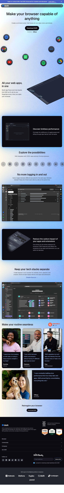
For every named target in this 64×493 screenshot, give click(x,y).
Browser (4, 439)
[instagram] (3, 460)
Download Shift (32, 28)
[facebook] (15, 460)
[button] (61, 6)
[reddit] (22, 460)
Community (5, 442)
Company (4, 446)
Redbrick (31, 472)
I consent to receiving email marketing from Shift (47, 463)
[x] (18, 460)
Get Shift (4, 449)
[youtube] (9, 460)
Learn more (51, 1)
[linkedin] (6, 460)
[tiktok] (12, 460)
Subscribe (58, 459)
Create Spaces (31, 277)
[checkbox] (34, 463)
